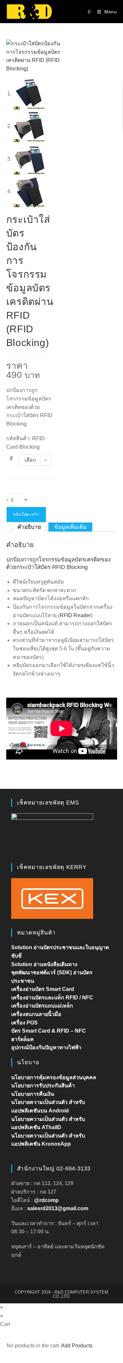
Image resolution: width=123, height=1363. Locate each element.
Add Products (76, 1345)
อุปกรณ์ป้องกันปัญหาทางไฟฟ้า (46, 1047)
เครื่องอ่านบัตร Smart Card (42, 989)
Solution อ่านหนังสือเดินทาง (44, 964)
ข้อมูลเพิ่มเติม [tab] (70, 527)
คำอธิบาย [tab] (29, 527)
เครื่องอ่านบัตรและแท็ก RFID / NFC (52, 997)
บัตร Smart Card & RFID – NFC (48, 1031)
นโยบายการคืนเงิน (32, 1094)
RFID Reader (75, 615)
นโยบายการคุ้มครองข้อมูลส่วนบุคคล (53, 1077)
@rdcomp (46, 1200)
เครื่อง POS (24, 1022)
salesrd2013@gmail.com (57, 1208)
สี (11, 458)
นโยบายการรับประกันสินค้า (43, 1085)
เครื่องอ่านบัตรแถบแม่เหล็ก (42, 1005)
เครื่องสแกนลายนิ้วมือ (36, 1014)
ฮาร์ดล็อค (22, 1039)
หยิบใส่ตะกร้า (26, 514)
